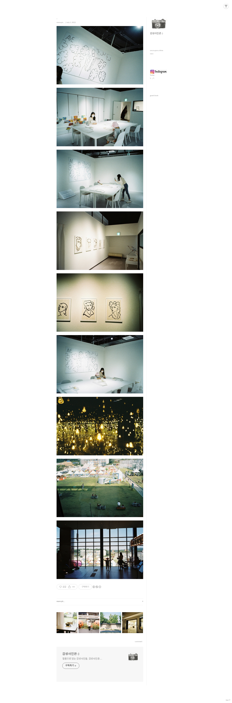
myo (227, 700)
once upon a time (156, 51)
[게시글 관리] (74, 586)
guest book (154, 96)
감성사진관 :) (70, 654)
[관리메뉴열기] (226, 6)
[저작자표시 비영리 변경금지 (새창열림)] (96, 586)
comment (138, 642)
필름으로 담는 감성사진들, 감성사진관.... (82, 659)
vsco (151, 54)
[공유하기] (69, 586)
